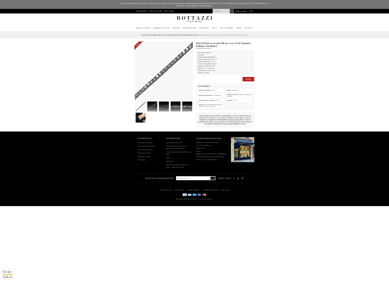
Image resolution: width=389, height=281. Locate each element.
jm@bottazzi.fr (212, 159)
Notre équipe (169, 11)
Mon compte (242, 11)
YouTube (238, 178)
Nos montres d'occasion (146, 146)
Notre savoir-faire (156, 11)
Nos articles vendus (145, 149)
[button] (8, 274)
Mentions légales (193, 190)
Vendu (248, 79)
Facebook (233, 178)
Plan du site (225, 190)
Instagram (242, 178)
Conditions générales (210, 190)
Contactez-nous (166, 190)
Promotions (142, 160)
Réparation (170, 161)
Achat (168, 158)
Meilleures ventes (144, 156)
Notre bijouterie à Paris (174, 142)
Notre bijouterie (141, 11)
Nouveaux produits (144, 153)
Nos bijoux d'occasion (145, 142)
